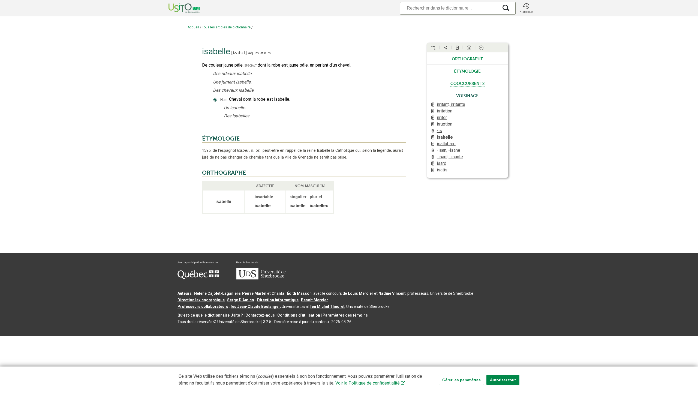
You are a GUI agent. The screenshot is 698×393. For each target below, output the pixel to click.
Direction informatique (278, 300)
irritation (444, 111)
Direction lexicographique (201, 300)
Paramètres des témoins (345, 315)
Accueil (193, 27)
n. (265, 53)
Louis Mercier (360, 293)
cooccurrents (467, 83)
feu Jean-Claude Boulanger (255, 306)
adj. (251, 53)
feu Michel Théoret (327, 306)
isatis (442, 169)
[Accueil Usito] (178, 8)
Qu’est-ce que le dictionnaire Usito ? (210, 315)
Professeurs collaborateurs (202, 306)
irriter (442, 117)
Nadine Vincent (392, 293)
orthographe (467, 58)
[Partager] (445, 48)
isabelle (445, 137)
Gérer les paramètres (461, 380)
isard (441, 163)
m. (270, 53)
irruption (444, 124)
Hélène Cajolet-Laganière (217, 293)
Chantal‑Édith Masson (292, 293)
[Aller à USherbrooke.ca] (260, 278)
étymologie (467, 70)
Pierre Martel (254, 293)
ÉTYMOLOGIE (221, 138)
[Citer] (433, 48)
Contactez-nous (260, 315)
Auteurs (184, 293)
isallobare (446, 143)
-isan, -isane (448, 150)
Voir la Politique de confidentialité (367, 383)
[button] (526, 8)
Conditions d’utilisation (298, 315)
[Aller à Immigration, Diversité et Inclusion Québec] (198, 277)
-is (439, 130)
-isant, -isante (450, 156)
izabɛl (239, 52)
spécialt (251, 65)
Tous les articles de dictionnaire (226, 27)
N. (222, 99)
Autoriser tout (503, 380)
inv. (257, 53)
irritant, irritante (451, 104)
